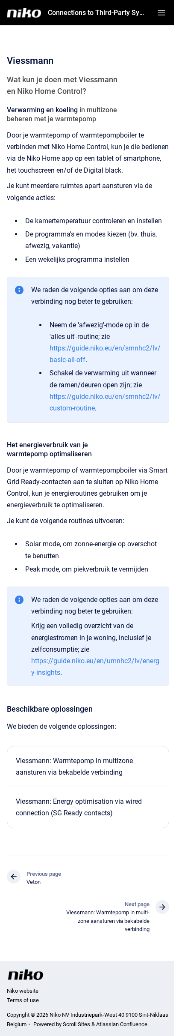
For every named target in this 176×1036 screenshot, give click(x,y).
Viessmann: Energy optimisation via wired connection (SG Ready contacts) (79, 807)
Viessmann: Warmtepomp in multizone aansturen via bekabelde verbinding (74, 766)
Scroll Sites (76, 1024)
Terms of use (23, 1000)
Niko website (22, 991)
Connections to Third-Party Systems (97, 13)
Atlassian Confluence (121, 1024)
